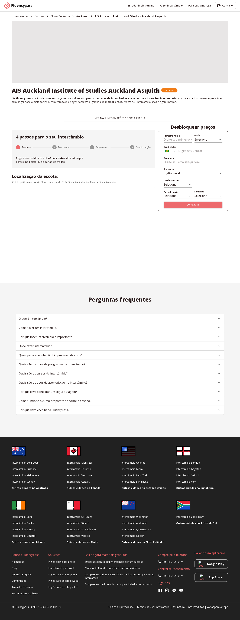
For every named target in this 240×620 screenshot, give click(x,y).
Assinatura (179, 607)
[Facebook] (161, 591)
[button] (169, 90)
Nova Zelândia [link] (60, 16)
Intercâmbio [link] (20, 16)
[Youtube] (181, 591)
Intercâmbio (163, 607)
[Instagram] (167, 591)
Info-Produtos (196, 607)
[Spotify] (174, 591)
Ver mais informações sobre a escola (120, 118)
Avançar (193, 204)
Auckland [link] (82, 16)
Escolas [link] (39, 16)
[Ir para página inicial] (19, 5)
